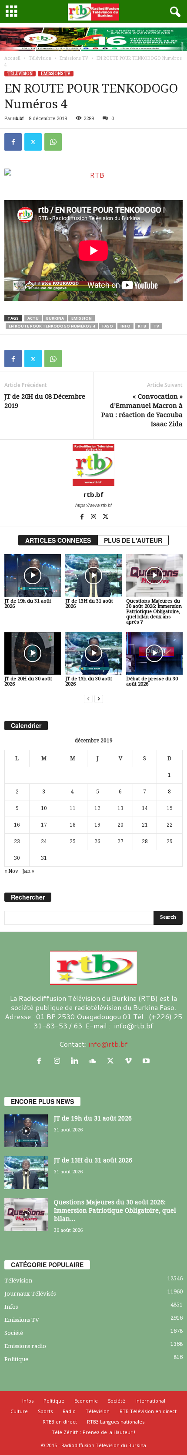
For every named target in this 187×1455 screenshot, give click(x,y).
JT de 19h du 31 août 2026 (27, 603)
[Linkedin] (77, 1061)
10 (44, 808)
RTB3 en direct (60, 1421)
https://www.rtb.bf (93, 505)
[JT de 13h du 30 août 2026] (93, 653)
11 (73, 808)
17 (44, 825)
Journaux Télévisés (30, 1293)
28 (145, 841)
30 (17, 858)
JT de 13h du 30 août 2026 (88, 681)
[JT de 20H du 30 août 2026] (32, 653)
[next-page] (98, 698)
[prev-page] (88, 698)
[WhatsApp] (53, 142)
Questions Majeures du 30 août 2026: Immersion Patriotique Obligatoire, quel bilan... (115, 1210)
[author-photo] (93, 465)
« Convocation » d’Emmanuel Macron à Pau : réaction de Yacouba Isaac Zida (142, 410)
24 (44, 841)
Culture (19, 1411)
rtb (142, 326)
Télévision (40, 58)
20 (120, 825)
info (125, 326)
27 (120, 841)
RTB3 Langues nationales (115, 1421)
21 (145, 825)
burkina (55, 318)
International (150, 1400)
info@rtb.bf (108, 1044)
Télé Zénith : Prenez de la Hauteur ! (93, 1432)
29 (170, 841)
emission (81, 318)
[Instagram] (94, 517)
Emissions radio (25, 1346)
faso (107, 326)
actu (33, 318)
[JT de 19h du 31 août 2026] (32, 575)
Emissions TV (74, 58)
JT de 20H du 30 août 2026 (28, 681)
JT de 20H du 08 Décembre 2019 (44, 401)
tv (156, 326)
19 (97, 825)
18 (73, 825)
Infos (11, 1306)
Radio (69, 1411)
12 (97, 808)
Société (13, 1333)
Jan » (28, 871)
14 (145, 808)
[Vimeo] (130, 1061)
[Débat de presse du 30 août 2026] (154, 653)
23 (17, 841)
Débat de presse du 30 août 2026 (152, 681)
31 (44, 858)
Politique (16, 1359)
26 (97, 841)
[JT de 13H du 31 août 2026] (93, 575)
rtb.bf (18, 118)
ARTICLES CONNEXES (58, 540)
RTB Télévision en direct (148, 1411)
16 (17, 825)
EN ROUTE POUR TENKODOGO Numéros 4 (52, 326)
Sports (45, 1411)
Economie (86, 1400)
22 (170, 825)
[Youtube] (147, 1061)
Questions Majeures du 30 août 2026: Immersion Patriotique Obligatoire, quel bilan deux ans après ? (154, 611)
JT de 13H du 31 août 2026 (89, 603)
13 (120, 808)
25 (73, 841)
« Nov (11, 871)
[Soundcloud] (95, 1061)
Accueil (12, 58)
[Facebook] (13, 142)
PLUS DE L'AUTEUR (133, 540)
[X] (33, 142)
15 (170, 808)
